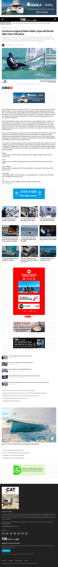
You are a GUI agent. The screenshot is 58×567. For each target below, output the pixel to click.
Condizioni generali (6, 526)
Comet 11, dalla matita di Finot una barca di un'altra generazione (16, 452)
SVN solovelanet (5, 27)
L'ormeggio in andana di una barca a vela (11, 400)
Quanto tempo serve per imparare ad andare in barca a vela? (15, 398)
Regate (15, 27)
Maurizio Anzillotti (6, 523)
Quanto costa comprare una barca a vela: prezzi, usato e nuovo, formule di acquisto (29, 382)
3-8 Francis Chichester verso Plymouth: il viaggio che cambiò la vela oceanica (29, 260)
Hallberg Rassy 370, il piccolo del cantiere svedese (13, 458)
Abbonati (6, 550)
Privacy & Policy (18, 560)
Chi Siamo (4, 560)
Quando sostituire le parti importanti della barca (20, 369)
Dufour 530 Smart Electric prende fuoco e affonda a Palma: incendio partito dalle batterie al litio (33, 23)
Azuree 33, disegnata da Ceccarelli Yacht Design (13, 450)
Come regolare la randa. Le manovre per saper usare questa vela (24, 375)
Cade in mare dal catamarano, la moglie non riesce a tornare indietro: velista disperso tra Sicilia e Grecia (25, 393)
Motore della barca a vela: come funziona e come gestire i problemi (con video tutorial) (21, 395)
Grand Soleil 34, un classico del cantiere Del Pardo (13, 455)
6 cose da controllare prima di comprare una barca (21, 362)
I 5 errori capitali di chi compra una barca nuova (20, 356)
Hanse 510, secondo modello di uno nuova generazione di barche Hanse (20, 444)
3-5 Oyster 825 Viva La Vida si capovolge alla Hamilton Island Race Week (28, 239)
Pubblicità (11, 560)
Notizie (11, 27)
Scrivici (26, 560)
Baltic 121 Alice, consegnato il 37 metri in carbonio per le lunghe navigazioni (19, 390)
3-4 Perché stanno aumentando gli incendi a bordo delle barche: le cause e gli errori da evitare (10, 239)
